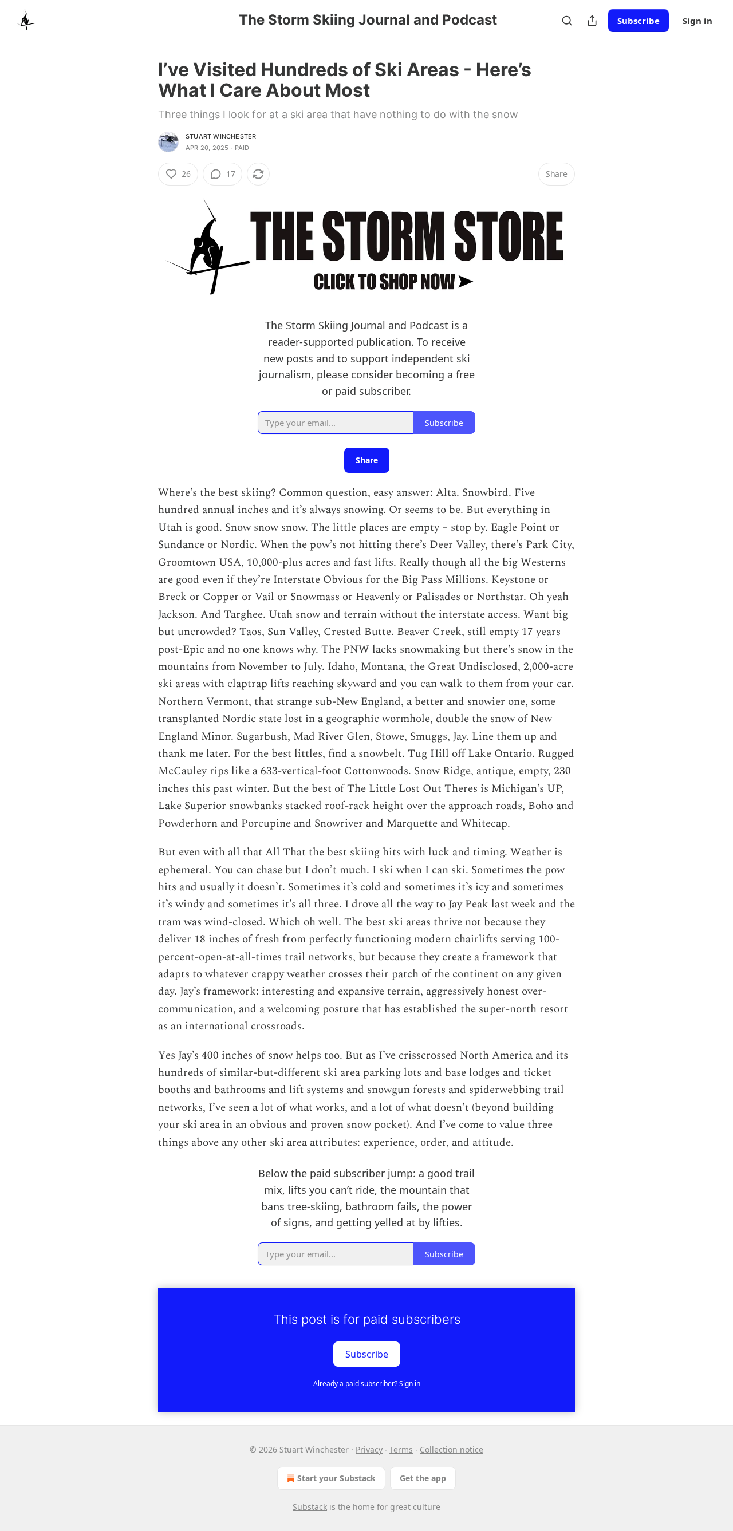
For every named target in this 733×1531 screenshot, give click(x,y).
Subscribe (638, 20)
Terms (401, 1449)
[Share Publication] (592, 20)
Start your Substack (336, 1478)
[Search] (566, 20)
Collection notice (451, 1449)
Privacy (369, 1449)
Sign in (697, 20)
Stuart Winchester (221, 136)
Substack (310, 1506)
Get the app (423, 1478)
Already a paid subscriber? (366, 1383)
